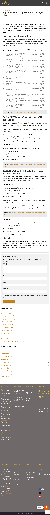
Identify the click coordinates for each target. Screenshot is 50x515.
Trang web (5, 288)
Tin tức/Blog (4, 336)
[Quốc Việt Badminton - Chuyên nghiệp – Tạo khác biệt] (5, 2)
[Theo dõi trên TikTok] (40, 493)
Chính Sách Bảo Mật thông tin (18, 400)
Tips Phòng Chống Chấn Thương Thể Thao (13, 342)
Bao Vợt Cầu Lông (6, 365)
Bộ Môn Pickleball (6, 313)
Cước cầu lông (5, 351)
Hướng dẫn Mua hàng (18, 406)
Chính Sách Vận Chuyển (17, 394)
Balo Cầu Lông (5, 368)
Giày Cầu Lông (5, 362)
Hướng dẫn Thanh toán (17, 409)
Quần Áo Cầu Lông (6, 371)
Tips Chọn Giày (5, 339)
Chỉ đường (8, 397)
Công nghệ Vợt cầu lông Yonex (10, 319)
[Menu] (43, 3)
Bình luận (5, 264)
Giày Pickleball (5, 353)
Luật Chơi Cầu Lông (6, 330)
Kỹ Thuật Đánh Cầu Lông (8, 327)
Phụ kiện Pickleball (6, 356)
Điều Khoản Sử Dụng (18, 397)
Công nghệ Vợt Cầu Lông (8, 316)
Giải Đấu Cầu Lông (6, 321)
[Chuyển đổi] (48, 351)
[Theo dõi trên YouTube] (40, 496)
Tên (4, 275)
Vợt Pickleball (5, 376)
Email (4, 282)
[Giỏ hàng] (47, 3)
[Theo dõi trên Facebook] (39, 489)
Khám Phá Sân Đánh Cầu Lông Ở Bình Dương (24, 112)
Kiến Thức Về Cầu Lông (8, 324)
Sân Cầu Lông (6, 10)
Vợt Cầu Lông (5, 359)
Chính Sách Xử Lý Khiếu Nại (17, 403)
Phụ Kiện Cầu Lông (6, 374)
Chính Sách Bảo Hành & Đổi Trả (18, 391)
